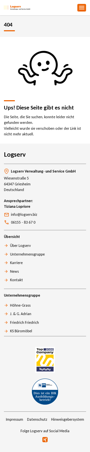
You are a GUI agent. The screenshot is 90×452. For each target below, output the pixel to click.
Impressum (14, 419)
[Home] (17, 7)
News (14, 271)
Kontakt (16, 280)
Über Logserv (20, 245)
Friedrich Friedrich (24, 322)
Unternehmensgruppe (27, 254)
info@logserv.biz (24, 214)
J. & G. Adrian (20, 313)
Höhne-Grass (20, 305)
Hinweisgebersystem (67, 419)
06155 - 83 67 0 (23, 222)
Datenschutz (37, 419)
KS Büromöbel (21, 331)
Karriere (16, 262)
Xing (45, 439)
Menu (81, 8)
